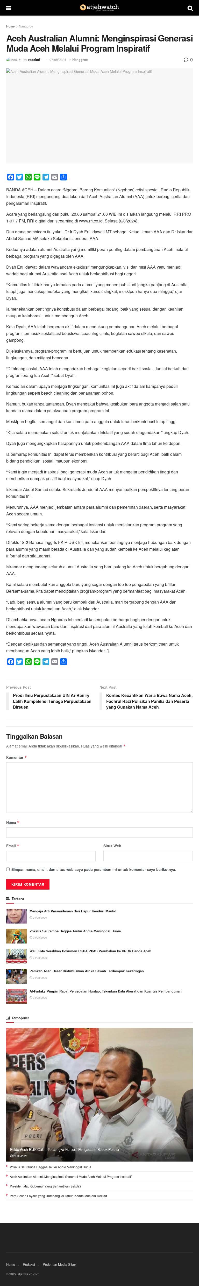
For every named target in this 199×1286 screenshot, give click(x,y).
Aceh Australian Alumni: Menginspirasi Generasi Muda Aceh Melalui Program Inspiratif (71, 1176)
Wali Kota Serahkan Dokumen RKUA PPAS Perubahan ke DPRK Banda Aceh (90, 950)
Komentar (16, 757)
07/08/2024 (57, 59)
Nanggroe (26, 26)
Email (12, 845)
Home (10, 26)
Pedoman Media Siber (59, 1264)
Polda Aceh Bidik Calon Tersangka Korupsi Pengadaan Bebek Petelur (64, 1149)
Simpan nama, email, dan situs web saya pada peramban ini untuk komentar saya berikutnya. (93, 869)
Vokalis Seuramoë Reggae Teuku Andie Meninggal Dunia (75, 930)
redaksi (34, 59)
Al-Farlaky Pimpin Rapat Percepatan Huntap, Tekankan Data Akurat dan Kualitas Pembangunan (106, 991)
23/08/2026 (20, 1156)
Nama (13, 822)
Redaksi (29, 1264)
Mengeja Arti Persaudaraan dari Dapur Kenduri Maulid (73, 910)
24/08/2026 (39, 917)
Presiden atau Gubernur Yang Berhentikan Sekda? (45, 1186)
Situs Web (112, 845)
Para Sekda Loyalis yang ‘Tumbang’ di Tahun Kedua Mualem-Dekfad (58, 1195)
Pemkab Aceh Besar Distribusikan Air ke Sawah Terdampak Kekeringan (87, 970)
